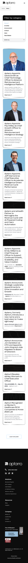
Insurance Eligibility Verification (14, 558)
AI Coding (6, 25)
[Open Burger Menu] (24, 3)
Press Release (7, 35)
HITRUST (6, 30)
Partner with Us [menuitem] (9, 491)
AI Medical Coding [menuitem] (9, 489)
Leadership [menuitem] (8, 516)
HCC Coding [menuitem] (8, 484)
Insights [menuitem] (7, 505)
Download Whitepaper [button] (11, 534)
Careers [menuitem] (7, 519)
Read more (7, 95)
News (5, 33)
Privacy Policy (14, 555)
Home (3, 8)
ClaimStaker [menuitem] (8, 486)
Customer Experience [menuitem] (10, 494)
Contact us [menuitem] (8, 521)
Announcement (8, 28)
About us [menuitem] (7, 514)
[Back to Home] (9, 3)
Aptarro (7, 296)
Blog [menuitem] (6, 503)
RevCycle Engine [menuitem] (9, 482)
